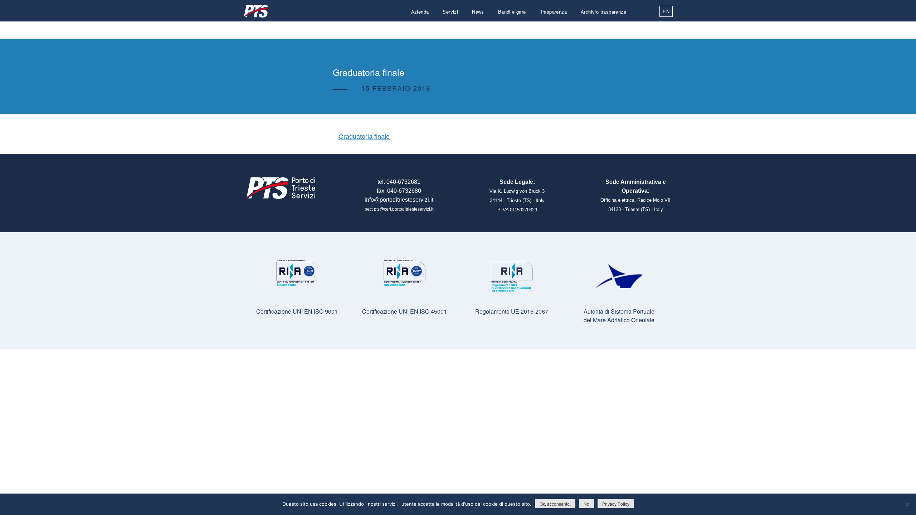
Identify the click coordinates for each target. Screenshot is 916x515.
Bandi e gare (512, 11)
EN (666, 11)
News (478, 11)
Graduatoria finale (364, 136)
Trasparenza (553, 11)
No (586, 504)
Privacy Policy (615, 504)
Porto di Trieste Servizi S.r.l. (255, 11)
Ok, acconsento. (555, 504)
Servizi (450, 11)
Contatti (617, 28)
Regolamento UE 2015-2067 (511, 311)
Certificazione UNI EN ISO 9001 (297, 311)
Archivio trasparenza (603, 11)
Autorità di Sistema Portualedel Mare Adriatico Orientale (619, 315)
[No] (907, 504)
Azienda (420, 11)
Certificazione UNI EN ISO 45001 (404, 311)
